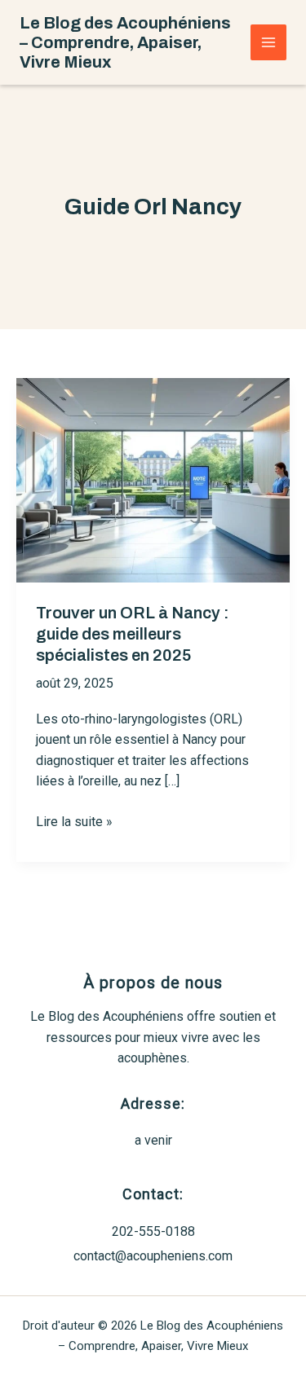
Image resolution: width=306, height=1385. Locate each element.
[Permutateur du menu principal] (268, 42)
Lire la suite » (74, 823)
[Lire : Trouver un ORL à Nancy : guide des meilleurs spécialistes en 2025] (153, 479)
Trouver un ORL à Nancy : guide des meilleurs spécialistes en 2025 (132, 634)
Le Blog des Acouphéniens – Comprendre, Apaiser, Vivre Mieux (125, 42)
